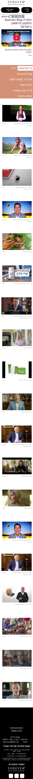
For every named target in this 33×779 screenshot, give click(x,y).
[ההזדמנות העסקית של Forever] (17, 594)
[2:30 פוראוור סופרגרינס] (17, 241)
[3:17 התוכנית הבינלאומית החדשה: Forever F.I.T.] (17, 177)
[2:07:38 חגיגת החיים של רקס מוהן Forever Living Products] (16, 434)
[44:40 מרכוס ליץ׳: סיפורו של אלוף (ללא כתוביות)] (17, 113)
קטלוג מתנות (25, 96)
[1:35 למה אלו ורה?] (17, 337)
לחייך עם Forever (22, 90)
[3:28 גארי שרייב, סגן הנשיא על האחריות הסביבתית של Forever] (16, 306)
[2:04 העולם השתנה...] (17, 498)
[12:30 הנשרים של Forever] (17, 466)
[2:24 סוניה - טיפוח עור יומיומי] (17, 369)
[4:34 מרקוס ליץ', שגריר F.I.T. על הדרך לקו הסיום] (17, 145)
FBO (30, 55)
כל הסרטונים (25, 68)
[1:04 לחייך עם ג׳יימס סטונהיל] (17, 690)
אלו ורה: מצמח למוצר (20, 79)
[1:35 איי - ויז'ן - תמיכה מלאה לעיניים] (17, 273)
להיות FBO (26, 85)
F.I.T (14, 68)
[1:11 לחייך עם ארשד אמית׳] (17, 658)
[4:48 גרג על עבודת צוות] (17, 401)
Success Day (24, 73)
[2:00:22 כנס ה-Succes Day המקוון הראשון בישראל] (17, 209)
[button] (26, 10)
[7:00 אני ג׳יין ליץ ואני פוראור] (17, 626)
